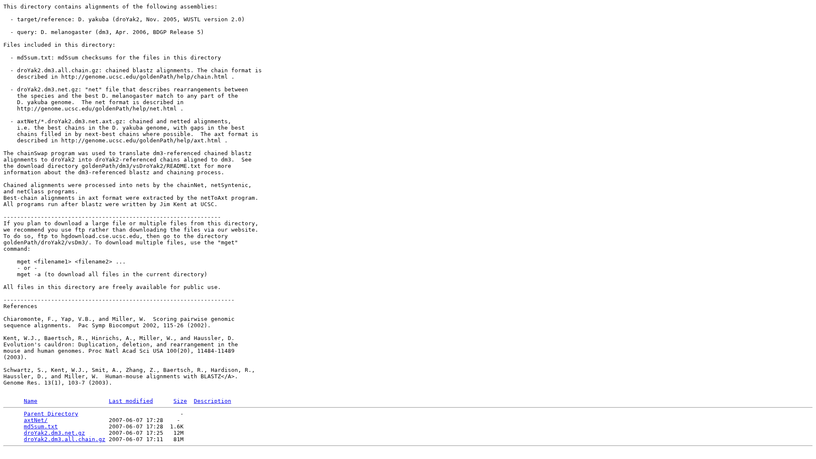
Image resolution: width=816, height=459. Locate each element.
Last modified (131, 401)
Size (180, 401)
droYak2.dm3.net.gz (54, 433)
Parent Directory (51, 414)
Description (212, 401)
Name (30, 401)
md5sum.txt (41, 426)
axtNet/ (36, 420)
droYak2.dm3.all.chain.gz (64, 439)
